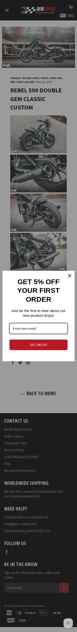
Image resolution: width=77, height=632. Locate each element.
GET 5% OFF (38, 345)
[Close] (70, 276)
